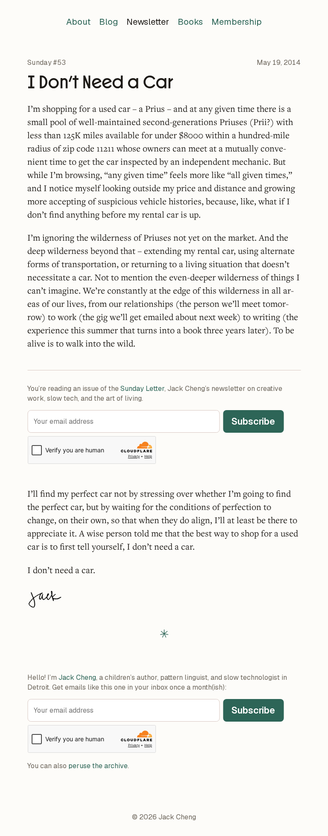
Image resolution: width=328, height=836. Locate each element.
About (78, 21)
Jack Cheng (77, 677)
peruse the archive (98, 765)
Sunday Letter (142, 388)
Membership (236, 21)
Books (190, 21)
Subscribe (253, 421)
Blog (108, 21)
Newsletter (147, 21)
